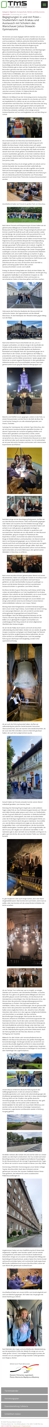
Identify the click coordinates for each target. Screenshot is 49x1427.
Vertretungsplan (12, 1398)
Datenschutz (26, 1426)
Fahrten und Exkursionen (35, 12)
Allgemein (13, 12)
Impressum (17, 1426)
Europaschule (21, 12)
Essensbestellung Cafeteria (16, 1406)
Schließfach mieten (13, 1414)
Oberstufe (6, 14)
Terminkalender (11, 1391)
